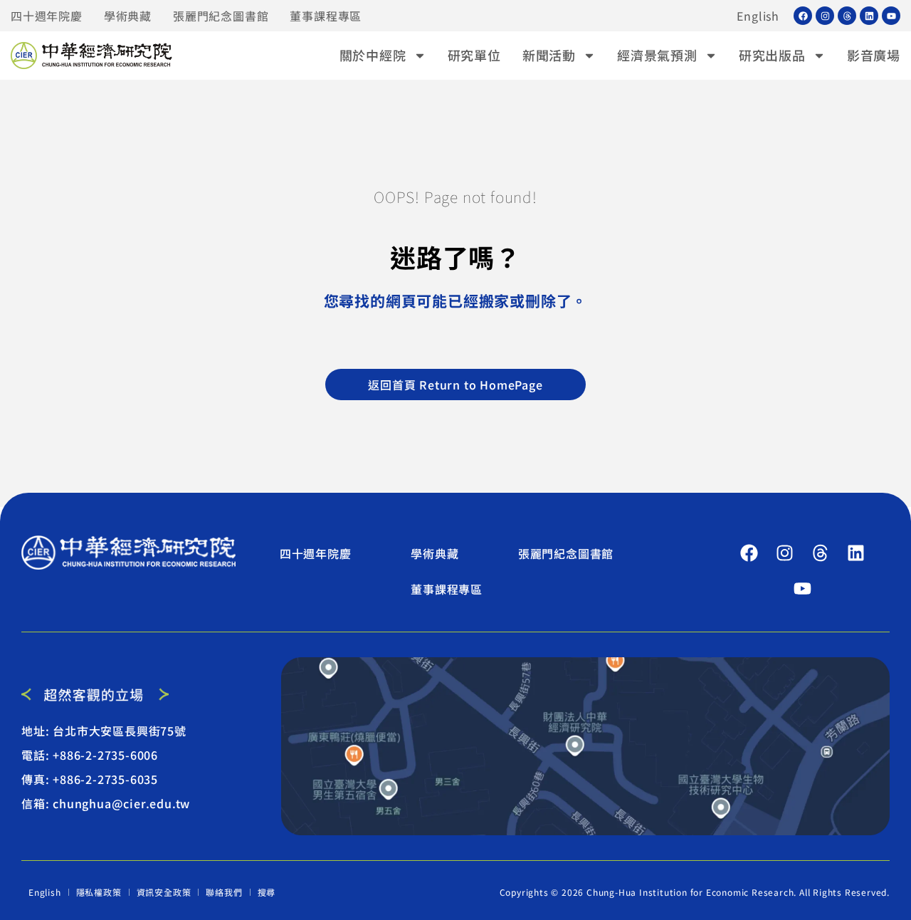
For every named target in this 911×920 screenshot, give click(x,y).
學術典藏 (128, 15)
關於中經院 (372, 55)
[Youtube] (891, 15)
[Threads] (847, 15)
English (758, 15)
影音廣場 (873, 55)
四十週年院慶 (47, 15)
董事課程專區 (326, 15)
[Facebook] (803, 15)
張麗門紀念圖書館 (220, 15)
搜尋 (267, 892)
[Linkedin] (869, 15)
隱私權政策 (99, 892)
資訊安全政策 (164, 892)
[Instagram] (825, 15)
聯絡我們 (224, 892)
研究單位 (474, 55)
